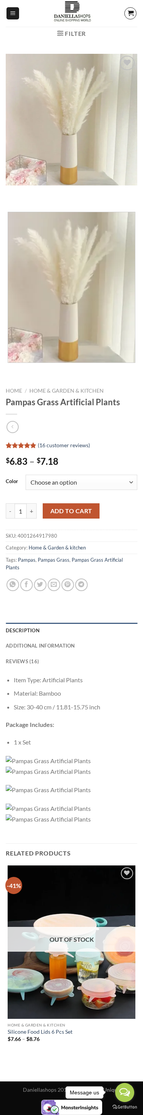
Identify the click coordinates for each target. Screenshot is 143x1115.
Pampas (26, 560)
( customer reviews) (64, 445)
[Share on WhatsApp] (12, 584)
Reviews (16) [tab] (22, 661)
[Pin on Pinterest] (67, 584)
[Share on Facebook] (26, 584)
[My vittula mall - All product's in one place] (72, 13)
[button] (12, 13)
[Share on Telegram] (81, 584)
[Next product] (12, 427)
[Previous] (13, 192)
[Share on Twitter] (40, 584)
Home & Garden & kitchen (66, 391)
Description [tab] (23, 630)
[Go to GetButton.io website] (124, 1107)
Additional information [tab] (40, 646)
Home (14, 391)
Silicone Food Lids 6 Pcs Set (40, 1032)
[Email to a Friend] (54, 584)
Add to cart (71, 511)
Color (12, 481)
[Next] (34, 192)
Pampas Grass (53, 560)
